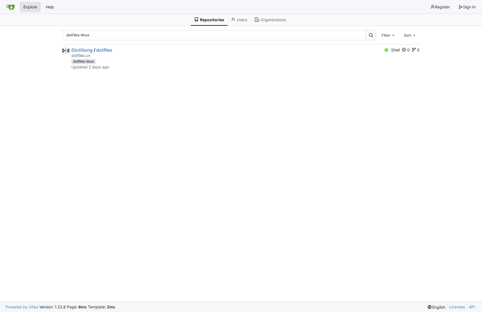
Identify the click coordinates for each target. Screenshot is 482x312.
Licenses (457, 306)
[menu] (436, 307)
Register (442, 6)
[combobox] (388, 35)
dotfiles (104, 50)
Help (50, 6)
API (472, 306)
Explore (30, 6)
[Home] (10, 7)
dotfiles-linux (83, 61)
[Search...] (370, 35)
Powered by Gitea (22, 306)
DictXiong (82, 50)
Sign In (469, 6)
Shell (395, 49)
